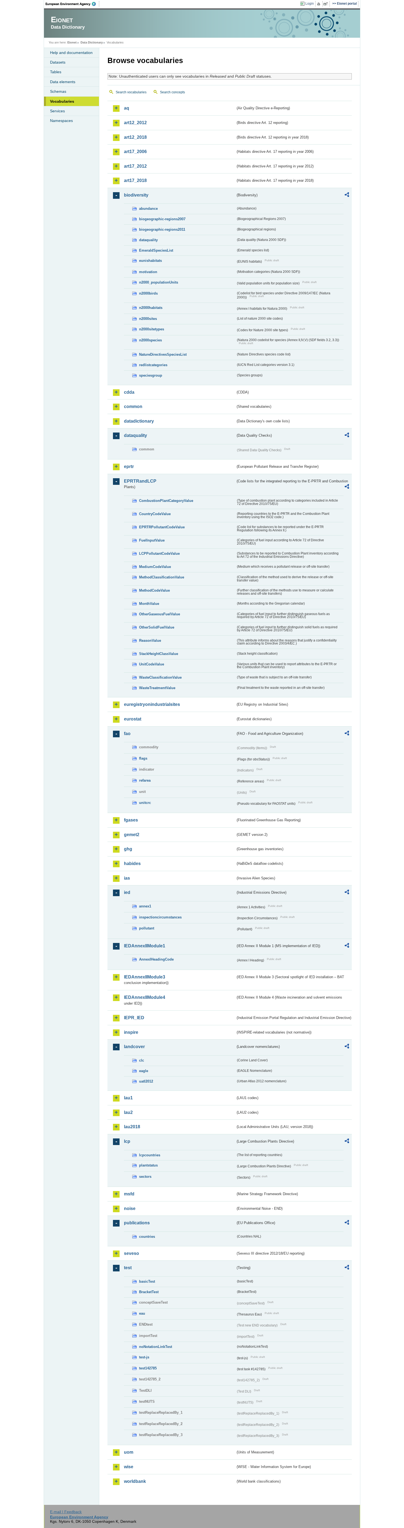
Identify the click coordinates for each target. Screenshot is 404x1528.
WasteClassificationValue (160, 677)
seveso (131, 1253)
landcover (134, 1046)
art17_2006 (135, 151)
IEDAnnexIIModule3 (144, 977)
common (133, 406)
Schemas (58, 91)
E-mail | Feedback (66, 1512)
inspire (131, 1032)
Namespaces (61, 120)
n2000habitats (150, 308)
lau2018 (132, 1126)
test (128, 1267)
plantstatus (148, 1165)
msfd (129, 1194)
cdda (129, 392)
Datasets (57, 62)
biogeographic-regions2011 (162, 229)
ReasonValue (150, 640)
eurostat (132, 719)
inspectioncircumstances (160, 917)
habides (132, 863)
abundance (148, 208)
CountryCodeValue (155, 514)
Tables (55, 72)
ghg (128, 849)
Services (57, 111)
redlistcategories (153, 365)
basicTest (147, 1281)
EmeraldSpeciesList (156, 250)
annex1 (145, 906)
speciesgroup (150, 375)
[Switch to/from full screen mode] (326, 4)
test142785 (148, 1368)
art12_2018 (135, 137)
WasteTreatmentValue (157, 688)
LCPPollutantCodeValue (159, 553)
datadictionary (139, 421)
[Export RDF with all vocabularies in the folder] (347, 195)
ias (127, 878)
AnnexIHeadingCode (156, 959)
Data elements (62, 82)
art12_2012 (135, 122)
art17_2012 (135, 166)
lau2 (128, 1112)
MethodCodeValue (154, 590)
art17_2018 (135, 180)
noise (129, 1208)
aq (126, 108)
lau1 (128, 1097)
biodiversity (136, 195)
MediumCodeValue (155, 567)
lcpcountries (149, 1155)
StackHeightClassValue (158, 654)
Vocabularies (62, 101)
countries (147, 1237)
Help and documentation (71, 52)
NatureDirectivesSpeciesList (163, 354)
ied (127, 892)
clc (141, 1060)
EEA (72, 4)
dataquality (148, 240)
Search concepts (172, 92)
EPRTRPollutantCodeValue (162, 527)
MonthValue (149, 604)
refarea (145, 780)
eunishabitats (150, 261)
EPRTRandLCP (140, 481)
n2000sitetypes (151, 329)
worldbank (135, 1481)
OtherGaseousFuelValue (159, 614)
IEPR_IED (134, 1017)
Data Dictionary (92, 42)
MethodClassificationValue (161, 577)
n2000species (150, 340)
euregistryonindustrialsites (152, 704)
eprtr (129, 466)
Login (309, 3)
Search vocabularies (131, 92)
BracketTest (149, 1292)
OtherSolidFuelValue (156, 627)
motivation (148, 272)
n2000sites (148, 319)
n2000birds (148, 293)
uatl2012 (146, 1081)
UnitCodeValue (151, 664)
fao (127, 733)
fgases (131, 820)
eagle (143, 1071)
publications (137, 1222)
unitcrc (145, 803)
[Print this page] (319, 4)
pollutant (146, 928)
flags (143, 758)
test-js (144, 1357)
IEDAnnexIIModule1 (144, 946)
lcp (127, 1141)
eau (142, 1313)
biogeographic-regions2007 (162, 219)
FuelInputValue (152, 540)
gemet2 (131, 834)
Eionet (72, 42)
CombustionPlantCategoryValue (166, 501)
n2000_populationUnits (158, 282)
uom (128, 1452)
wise (128, 1466)
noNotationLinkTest (155, 1347)
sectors (145, 1176)
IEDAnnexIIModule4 (144, 997)
